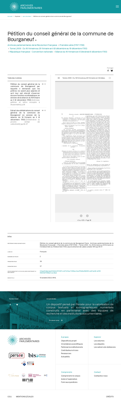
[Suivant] (87, 216)
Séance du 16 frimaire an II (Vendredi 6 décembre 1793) (81, 51)
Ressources (66, 353)
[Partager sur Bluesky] (112, 71)
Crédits (109, 396)
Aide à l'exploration (69, 379)
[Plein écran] (110, 78)
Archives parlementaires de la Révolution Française (32, 45)
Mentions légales (24, 396)
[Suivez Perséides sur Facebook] (10, 304)
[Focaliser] (45, 84)
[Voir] (36, 39)
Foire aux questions (69, 382)
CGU (10, 396)
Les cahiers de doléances (105, 347)
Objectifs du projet (69, 341)
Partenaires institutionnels (72, 347)
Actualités (65, 357)
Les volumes (27, 16)
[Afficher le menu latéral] (59, 78)
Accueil (10, 16)
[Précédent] (81, 216)
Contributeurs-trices (69, 350)
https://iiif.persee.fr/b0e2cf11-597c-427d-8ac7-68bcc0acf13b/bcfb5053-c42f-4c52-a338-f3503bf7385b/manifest (70, 272)
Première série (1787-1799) (72, 45)
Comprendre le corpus (70, 376)
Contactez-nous (100, 376)
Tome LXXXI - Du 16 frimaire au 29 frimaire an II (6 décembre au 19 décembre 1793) (48, 48)
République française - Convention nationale (31, 51)
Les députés (99, 344)
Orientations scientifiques (72, 344)
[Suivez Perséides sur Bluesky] (17, 304)
